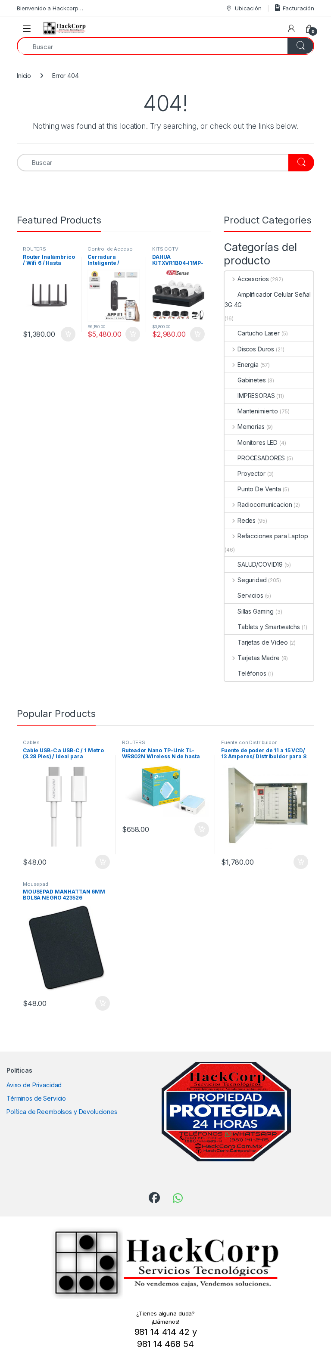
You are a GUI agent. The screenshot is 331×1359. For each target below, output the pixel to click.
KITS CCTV (165, 249)
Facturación (298, 8)
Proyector (251, 473)
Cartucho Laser (258, 333)
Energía (248, 364)
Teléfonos (251, 673)
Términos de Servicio (36, 1098)
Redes (246, 520)
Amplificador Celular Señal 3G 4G (267, 299)
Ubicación (248, 8)
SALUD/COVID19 (260, 564)
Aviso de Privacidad (34, 1085)
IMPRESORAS (256, 395)
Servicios (250, 595)
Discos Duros (255, 349)
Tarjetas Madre (258, 657)
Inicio (24, 75)
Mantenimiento (257, 411)
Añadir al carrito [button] (66, 334)
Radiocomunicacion (264, 504)
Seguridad (252, 579)
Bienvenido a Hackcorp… (50, 8)
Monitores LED (257, 442)
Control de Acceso (110, 249)
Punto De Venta (259, 489)
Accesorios (253, 278)
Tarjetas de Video (262, 642)
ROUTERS (34, 249)
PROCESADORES (261, 458)
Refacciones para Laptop (272, 536)
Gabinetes (251, 380)
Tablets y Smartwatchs (268, 626)
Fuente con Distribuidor (249, 742)
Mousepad (35, 884)
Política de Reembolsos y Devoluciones (61, 1111)
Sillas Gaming (255, 611)
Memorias (251, 426)
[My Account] (291, 28)
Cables (31, 742)
